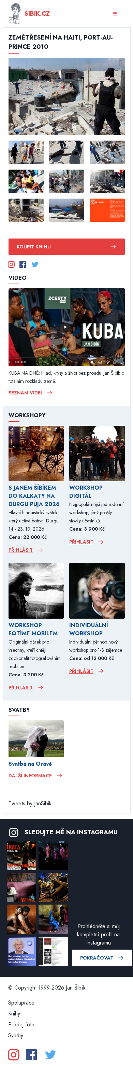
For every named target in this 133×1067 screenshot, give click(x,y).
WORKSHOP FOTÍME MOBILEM (33, 629)
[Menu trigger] (115, 13)
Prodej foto (21, 1024)
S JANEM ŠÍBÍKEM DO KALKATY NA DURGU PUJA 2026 (34, 496)
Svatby (15, 1035)
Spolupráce (21, 1003)
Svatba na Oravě (30, 764)
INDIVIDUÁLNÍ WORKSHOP (88, 629)
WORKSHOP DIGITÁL (86, 492)
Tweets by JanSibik (30, 803)
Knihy (14, 1014)
